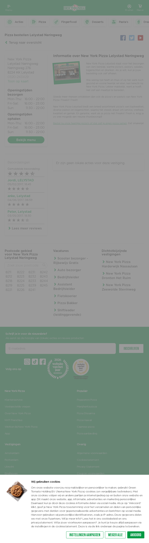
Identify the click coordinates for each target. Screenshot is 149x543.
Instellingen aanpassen (84, 534)
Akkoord (135, 534)
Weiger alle (115, 534)
